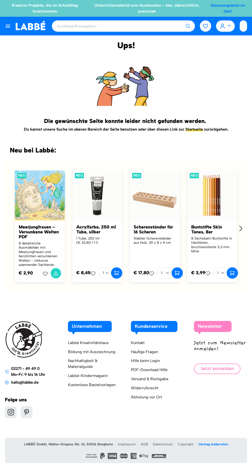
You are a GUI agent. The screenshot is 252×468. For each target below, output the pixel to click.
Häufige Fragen (144, 351)
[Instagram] (11, 412)
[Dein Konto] (225, 26)
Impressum (127, 444)
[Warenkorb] (243, 26)
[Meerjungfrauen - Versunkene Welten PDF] (40, 195)
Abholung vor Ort (146, 397)
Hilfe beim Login (145, 360)
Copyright (185, 444)
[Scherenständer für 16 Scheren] (155, 195)
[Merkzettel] (205, 26)
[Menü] (8, 26)
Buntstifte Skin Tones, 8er (206, 229)
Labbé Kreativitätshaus (88, 342)
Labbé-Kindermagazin (88, 375)
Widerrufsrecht (144, 388)
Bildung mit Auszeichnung (91, 351)
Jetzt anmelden (217, 368)
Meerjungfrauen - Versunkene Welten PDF (39, 232)
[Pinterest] (26, 412)
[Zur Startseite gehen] (30, 25)
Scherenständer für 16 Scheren (153, 229)
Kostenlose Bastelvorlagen (92, 384)
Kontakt (138, 342)
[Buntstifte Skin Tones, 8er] (212, 195)
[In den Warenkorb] (56, 273)
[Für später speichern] (47, 273)
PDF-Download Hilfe (149, 369)
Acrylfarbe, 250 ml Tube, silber (96, 229)
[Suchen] (188, 26)
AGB (144, 444)
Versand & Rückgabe (149, 379)
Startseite (194, 129)
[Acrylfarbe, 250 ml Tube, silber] (97, 195)
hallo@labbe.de (25, 382)
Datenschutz (163, 444)
